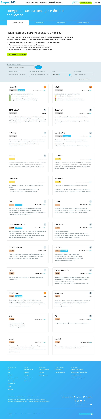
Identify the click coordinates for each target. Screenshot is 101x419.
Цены (36, 2)
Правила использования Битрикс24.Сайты (17, 401)
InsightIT (58, 339)
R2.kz (11, 270)
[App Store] (77, 396)
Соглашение (28, 396)
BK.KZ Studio (14, 293)
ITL (56, 316)
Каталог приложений (76, 375)
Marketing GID (60, 133)
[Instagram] (78, 401)
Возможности (29, 2)
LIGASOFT (58, 156)
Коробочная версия (60, 372)
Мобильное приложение (77, 369)
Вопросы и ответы (28, 369)
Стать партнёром (39, 23)
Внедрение (52, 2)
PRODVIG (12, 133)
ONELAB (58, 247)
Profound (12, 156)
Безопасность (11, 396)
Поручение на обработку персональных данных (39, 401)
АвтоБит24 (59, 179)
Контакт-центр (11, 383)
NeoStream (59, 293)
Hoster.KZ (12, 87)
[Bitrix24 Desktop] (67, 396)
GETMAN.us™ (14, 110)
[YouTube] (81, 401)
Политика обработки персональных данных (35, 399)
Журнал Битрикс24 (28, 378)
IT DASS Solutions (15, 247)
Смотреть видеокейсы (83, 23)
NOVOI (57, 87)
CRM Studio (13, 179)
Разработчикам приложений (78, 378)
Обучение (26, 372)
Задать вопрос (27, 380)
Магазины (10, 389)
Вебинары (26, 375)
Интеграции (43, 2)
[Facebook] (75, 401)
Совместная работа (13, 378)
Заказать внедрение (44, 369)
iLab (10, 201)
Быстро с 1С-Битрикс (85, 414)
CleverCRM (59, 110)
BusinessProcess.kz (62, 270)
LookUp (57, 201)
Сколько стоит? (59, 369)
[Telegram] (84, 401)
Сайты (9, 386)
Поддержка (59, 2)
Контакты (37, 396)
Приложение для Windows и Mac (79, 372)
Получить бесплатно (86, 2)
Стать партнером (43, 375)
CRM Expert (59, 224)
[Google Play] (88, 396)
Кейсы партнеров (61, 23)
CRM (9, 369)
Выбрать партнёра (18, 23)
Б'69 (10, 316)
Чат (9, 372)
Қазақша (75, 2)
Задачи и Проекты (12, 380)
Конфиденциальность (20, 396)
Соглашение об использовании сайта (16, 399)
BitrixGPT (10, 375)
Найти (38, 67)
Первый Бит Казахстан (17, 224)
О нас (33, 396)
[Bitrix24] (8, 2)
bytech (11, 339)
